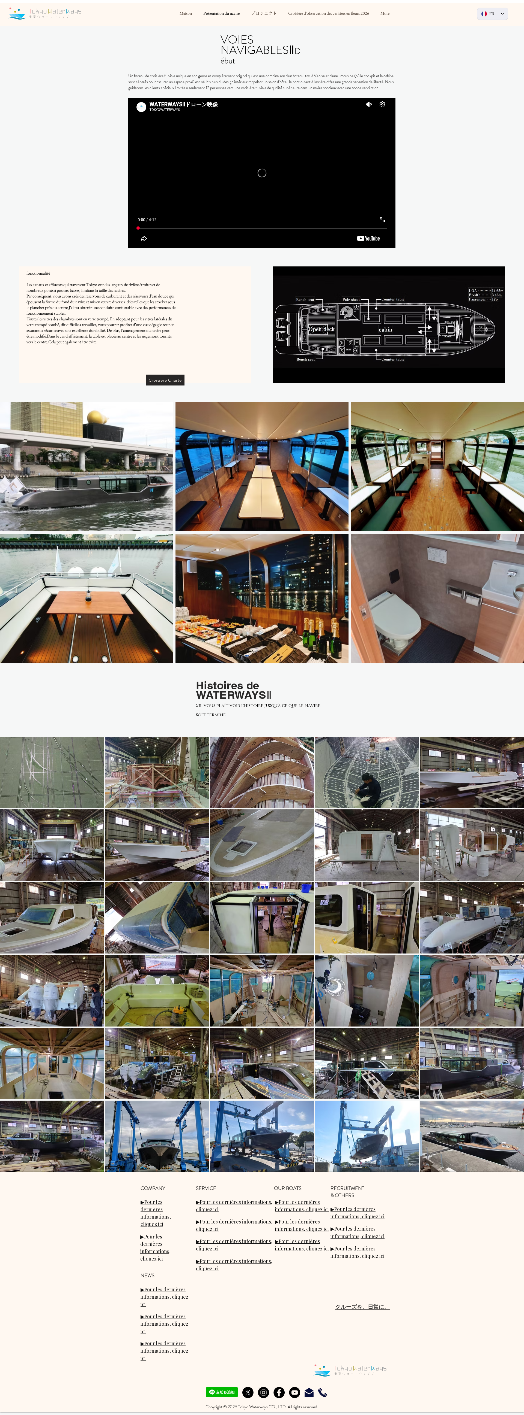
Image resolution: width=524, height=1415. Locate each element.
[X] (248, 1392)
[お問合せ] (309, 1392)
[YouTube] (294, 1392)
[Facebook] (279, 1392)
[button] (52, 772)
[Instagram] (263, 1392)
